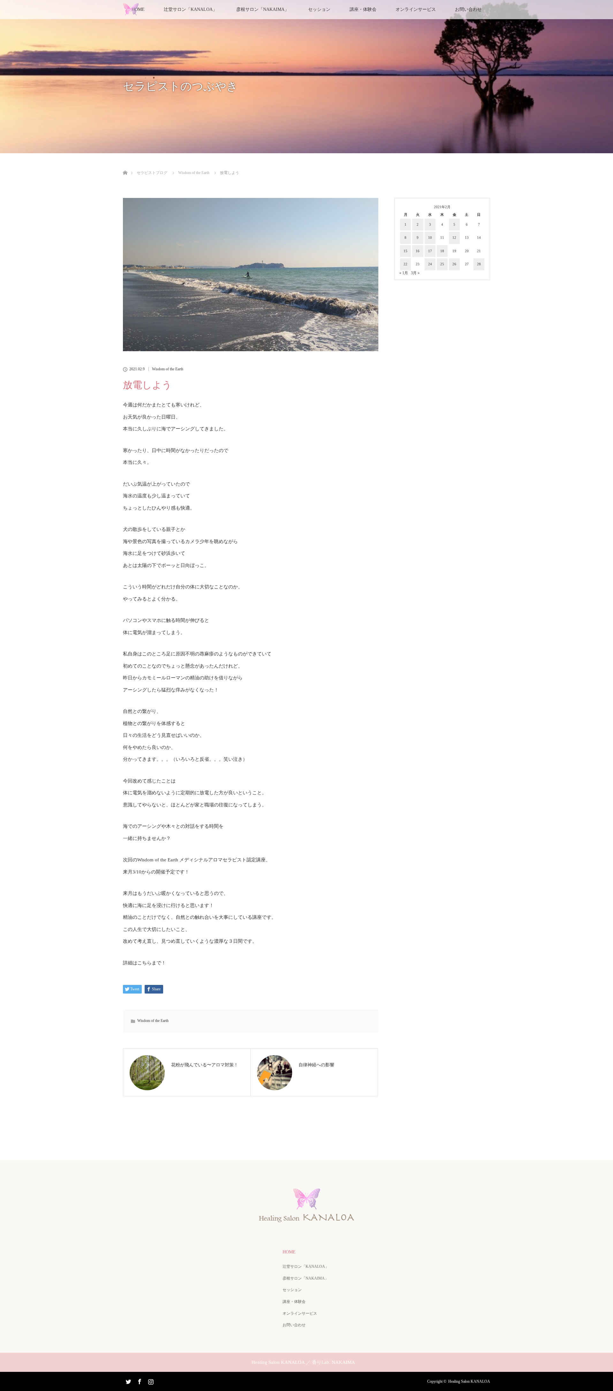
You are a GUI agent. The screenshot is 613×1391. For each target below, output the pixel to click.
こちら (144, 962)
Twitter (127, 1380)
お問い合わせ (468, 9)
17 (430, 251)
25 (442, 264)
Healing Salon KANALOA (469, 1381)
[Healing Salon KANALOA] (306, 1220)
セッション (319, 9)
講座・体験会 (363, 9)
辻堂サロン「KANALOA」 (306, 1266)
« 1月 (403, 273)
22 (405, 264)
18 (442, 251)
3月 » (415, 273)
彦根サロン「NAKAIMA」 (262, 9)
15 (405, 251)
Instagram (150, 1380)
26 (454, 264)
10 (430, 237)
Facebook (139, 1380)
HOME (289, 1252)
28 (479, 264)
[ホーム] (125, 165)
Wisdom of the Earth (167, 369)
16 (418, 251)
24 (430, 264)
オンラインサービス (416, 9)
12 (454, 237)
